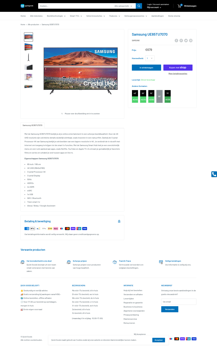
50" (143, 93)
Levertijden (129, 298)
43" (135, 93)
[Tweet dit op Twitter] (186, 40)
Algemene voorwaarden (134, 310)
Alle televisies (36, 16)
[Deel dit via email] (191, 40)
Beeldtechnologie (55, 16)
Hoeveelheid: (138, 58)
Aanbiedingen (157, 16)
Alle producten (33, 24)
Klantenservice (130, 319)
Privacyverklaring (131, 315)
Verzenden (170, 309)
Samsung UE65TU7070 (32, 125)
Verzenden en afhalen (133, 294)
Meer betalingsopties (178, 73)
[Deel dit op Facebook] (176, 40)
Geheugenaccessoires (134, 16)
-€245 (135, 99)
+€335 (167, 99)
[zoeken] (139, 6)
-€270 (143, 99)
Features (113, 16)
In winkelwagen (146, 67)
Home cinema (174, 16)
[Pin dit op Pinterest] (181, 40)
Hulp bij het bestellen (133, 290)
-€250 (151, 99)
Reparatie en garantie (133, 302)
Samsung (136, 40)
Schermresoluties (94, 16)
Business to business (133, 306)
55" (151, 93)
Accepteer (159, 340)
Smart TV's (74, 16)
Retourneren (129, 323)
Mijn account (153, 7)
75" (167, 93)
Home (23, 16)
